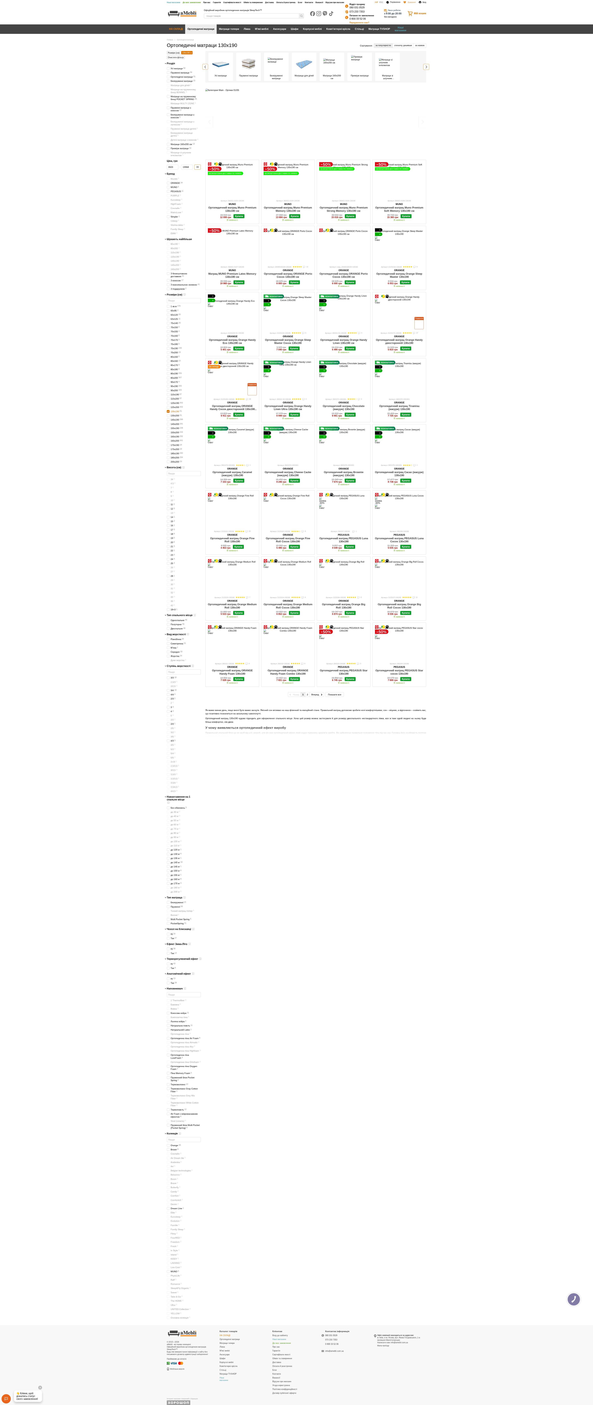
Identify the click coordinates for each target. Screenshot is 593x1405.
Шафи (294, 29)
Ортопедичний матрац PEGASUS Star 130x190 (344, 672)
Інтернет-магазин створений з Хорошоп (182, 1399)
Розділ (171, 63)
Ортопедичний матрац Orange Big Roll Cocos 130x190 (399, 606)
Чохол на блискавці (179, 929)
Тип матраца (174, 897)
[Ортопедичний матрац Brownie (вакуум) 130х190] (343, 444)
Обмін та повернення (253, 2)
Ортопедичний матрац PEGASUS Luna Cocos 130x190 (399, 540)
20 (249, 531)
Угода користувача (281, 1385)
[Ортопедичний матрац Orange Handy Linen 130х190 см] (343, 311)
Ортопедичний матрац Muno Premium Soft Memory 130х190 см (399, 209)
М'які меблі (261, 29)
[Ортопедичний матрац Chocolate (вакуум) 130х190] (343, 378)
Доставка (269, 2)
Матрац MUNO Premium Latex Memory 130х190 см (232, 275)
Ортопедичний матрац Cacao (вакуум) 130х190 (399, 474)
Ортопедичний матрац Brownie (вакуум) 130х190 (343, 474)
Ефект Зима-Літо (177, 944)
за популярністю (383, 45)
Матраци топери (229, 29)
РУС (381, 2)
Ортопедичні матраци (200, 29)
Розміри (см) (174, 294)
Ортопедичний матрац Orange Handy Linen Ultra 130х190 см (288, 408)
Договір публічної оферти (284, 1393)
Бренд (171, 173)
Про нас (206, 2)
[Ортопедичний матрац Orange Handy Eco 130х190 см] (232, 311)
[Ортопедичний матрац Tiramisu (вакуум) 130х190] (399, 378)
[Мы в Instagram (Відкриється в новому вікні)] (318, 13)
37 (417, 333)
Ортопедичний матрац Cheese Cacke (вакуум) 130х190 (288, 474)
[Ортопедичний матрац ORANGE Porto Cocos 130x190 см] (288, 245)
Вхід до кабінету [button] (280, 1335)
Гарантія (217, 2)
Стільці (359, 29)
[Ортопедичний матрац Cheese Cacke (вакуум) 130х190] (288, 444)
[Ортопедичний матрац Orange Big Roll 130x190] (343, 576)
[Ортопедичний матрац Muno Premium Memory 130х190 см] (288, 179)
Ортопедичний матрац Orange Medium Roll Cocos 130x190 (288, 606)
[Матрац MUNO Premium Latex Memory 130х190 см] (232, 245)
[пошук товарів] (301, 15)
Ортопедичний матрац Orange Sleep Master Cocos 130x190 (288, 341)
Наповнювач (175, 988)
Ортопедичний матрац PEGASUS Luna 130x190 (343, 540)
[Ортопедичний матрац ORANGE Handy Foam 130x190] (232, 642)
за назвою (420, 45)
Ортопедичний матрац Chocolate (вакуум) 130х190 (343, 408)
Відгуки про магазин (335, 2)
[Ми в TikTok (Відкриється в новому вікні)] (331, 13)
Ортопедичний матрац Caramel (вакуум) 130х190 (232, 474)
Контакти (309, 2)
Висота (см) (174, 467)
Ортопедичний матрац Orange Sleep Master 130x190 (399, 275)
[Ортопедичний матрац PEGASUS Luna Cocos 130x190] (399, 510)
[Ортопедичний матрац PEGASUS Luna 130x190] (343, 510)
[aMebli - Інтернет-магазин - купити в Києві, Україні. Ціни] (182, 1333)
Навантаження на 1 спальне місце (178, 798)
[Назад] (205, 67)
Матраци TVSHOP (379, 29)
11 (416, 597)
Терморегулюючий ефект (182, 958)
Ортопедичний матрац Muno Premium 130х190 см (232, 209)
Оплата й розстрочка (285, 2)
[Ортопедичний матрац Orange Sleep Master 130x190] (399, 245)
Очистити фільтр (176, 57)
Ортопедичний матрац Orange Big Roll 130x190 (343, 606)
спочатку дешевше (403, 45)
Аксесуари (279, 29)
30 (250, 399)
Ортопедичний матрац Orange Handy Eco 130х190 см (232, 341)
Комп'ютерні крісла (338, 29)
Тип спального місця (179, 615)
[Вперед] (426, 67)
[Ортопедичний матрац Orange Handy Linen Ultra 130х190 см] (288, 378)
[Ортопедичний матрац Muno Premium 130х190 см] (232, 179)
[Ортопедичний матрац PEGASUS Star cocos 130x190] (399, 642)
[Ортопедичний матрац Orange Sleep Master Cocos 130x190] (288, 311)
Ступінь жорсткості (179, 666)
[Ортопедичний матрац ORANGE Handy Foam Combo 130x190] (288, 642)
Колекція (172, 1133)
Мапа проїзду (383, 1346)
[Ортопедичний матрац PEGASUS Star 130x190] (343, 642)
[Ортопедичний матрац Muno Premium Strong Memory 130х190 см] (343, 179)
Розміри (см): (174, 53)
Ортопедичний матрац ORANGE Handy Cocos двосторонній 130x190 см (232, 409)
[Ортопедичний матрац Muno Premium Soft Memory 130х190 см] (399, 179)
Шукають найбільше (179, 239)
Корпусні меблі (312, 29)
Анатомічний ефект (179, 973)
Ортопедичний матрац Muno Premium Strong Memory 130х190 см (344, 209)
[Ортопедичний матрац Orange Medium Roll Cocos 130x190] (288, 576)
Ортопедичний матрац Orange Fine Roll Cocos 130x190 (288, 540)
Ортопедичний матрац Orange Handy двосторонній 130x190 (399, 341)
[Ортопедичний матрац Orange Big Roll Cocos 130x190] (399, 576)
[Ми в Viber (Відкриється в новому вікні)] (324, 13)
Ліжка (247, 29)
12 (307, 267)
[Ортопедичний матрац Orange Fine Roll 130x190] (232, 510)
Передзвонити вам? (359, 22)
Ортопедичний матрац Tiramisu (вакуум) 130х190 (399, 408)
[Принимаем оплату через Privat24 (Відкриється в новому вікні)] (168, 1363)
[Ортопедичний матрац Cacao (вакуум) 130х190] (399, 444)
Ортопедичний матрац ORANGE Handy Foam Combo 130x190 (288, 672)
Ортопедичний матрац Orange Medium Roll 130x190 (232, 606)
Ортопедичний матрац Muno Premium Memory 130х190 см (288, 209)
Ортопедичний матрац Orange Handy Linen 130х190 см (343, 341)
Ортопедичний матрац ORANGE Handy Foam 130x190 (232, 672)
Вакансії (319, 2)
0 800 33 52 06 (357, 18)
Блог (300, 2)
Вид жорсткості (176, 634)
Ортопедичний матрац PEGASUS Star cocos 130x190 (399, 672)
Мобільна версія (177, 1369)
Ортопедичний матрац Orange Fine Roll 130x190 (232, 540)
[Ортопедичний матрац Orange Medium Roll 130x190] (232, 576)
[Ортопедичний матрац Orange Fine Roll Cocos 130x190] (288, 510)
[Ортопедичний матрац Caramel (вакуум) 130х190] (232, 444)
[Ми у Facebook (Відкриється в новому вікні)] (312, 13)
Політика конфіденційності (284, 1389)
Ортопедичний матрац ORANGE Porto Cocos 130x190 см (288, 275)
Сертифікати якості (232, 2)
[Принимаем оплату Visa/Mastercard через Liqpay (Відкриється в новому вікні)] (177, 1363)
